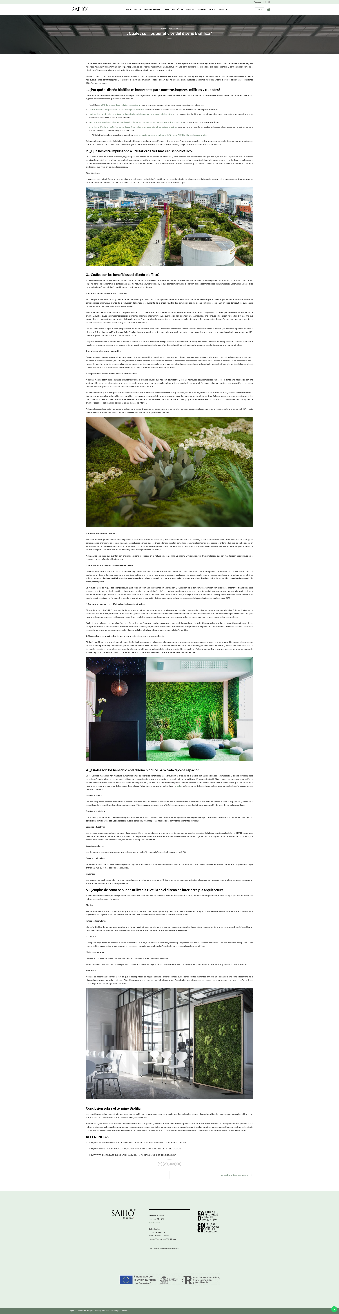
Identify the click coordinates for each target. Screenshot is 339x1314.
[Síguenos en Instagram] (266, 2)
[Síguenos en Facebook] (264, 2)
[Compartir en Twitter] (165, 1164)
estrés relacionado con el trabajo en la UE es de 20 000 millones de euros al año (170, 135)
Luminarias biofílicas (173, 9)
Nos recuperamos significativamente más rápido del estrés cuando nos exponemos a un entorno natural (135, 122)
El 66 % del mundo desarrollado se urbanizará (119, 105)
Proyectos (190, 9)
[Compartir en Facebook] (160, 1164)
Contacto (223, 9)
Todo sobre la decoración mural (234, 1175)
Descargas (201, 9)
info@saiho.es (154, 1222)
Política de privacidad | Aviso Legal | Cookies (109, 1310)
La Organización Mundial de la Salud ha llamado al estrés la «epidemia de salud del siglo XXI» (130, 114)
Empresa (137, 9)
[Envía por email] (169, 1164)
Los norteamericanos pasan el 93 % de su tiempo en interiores (116, 109)
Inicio (128, 9)
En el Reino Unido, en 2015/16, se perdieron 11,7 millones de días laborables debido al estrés (133, 127)
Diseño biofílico (169, 29)
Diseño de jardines (152, 9)
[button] (257, 2)
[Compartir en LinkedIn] (179, 1164)
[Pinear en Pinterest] (174, 1164)
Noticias (212, 9)
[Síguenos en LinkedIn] (269, 2)
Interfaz (178, 786)
